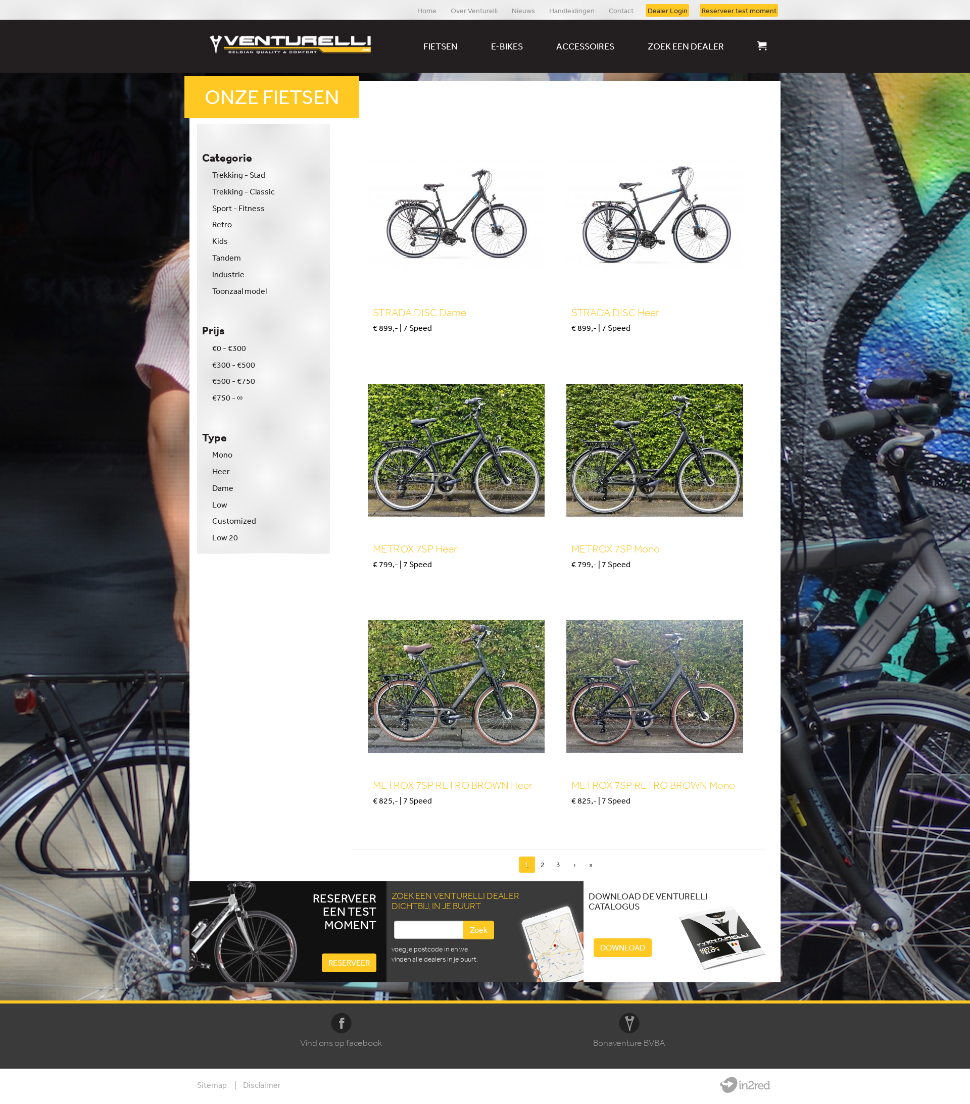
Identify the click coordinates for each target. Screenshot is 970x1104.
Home (427, 10)
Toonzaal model (239, 291)
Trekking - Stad (238, 175)
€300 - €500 (233, 365)
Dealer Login (668, 10)
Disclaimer (262, 1085)
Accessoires (585, 46)
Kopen (383, 345)
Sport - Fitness (238, 208)
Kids (220, 241)
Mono (222, 454)
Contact (621, 10)
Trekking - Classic (243, 191)
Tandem (226, 258)
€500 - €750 (233, 381)
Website (745, 1085)
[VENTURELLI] (292, 44)
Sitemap (212, 1085)
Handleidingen (572, 10)
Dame (222, 488)
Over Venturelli (474, 10)
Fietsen (440, 46)
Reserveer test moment (739, 10)
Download (622, 947)
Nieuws (523, 10)
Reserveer (349, 963)
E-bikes (507, 46)
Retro (222, 224)
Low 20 (225, 537)
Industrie (228, 274)
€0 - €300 (229, 348)
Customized (234, 521)
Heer (221, 471)
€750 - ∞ (227, 397)
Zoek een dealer (686, 46)
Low (219, 504)
